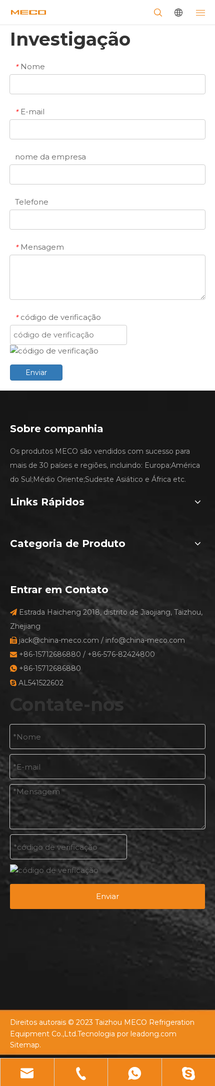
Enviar (36, 372)
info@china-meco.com (145, 640)
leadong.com (153, 1033)
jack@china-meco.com (59, 640)
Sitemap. (25, 1044)
